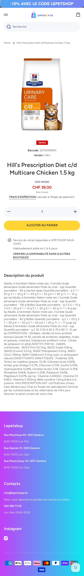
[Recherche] (7, 27)
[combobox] (42, 27)
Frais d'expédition (22, 197)
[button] (78, 15)
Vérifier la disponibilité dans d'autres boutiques (41, 255)
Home (7, 42)
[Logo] (42, 15)
